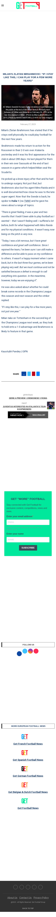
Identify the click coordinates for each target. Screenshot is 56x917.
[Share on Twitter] (29, 374)
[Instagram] (28, 887)
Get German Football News (28, 775)
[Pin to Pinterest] (33, 374)
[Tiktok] (40, 887)
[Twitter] (22, 887)
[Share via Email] (38, 374)
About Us (12, 897)
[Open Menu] (2, 5)
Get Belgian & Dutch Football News (28, 792)
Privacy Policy (41, 897)
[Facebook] (15, 887)
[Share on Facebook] (23, 374)
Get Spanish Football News (28, 759)
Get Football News (28, 808)
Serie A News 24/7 (38, 415)
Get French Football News (28, 743)
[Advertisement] (28, 39)
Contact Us (25, 897)
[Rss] (34, 887)
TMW (27, 200)
